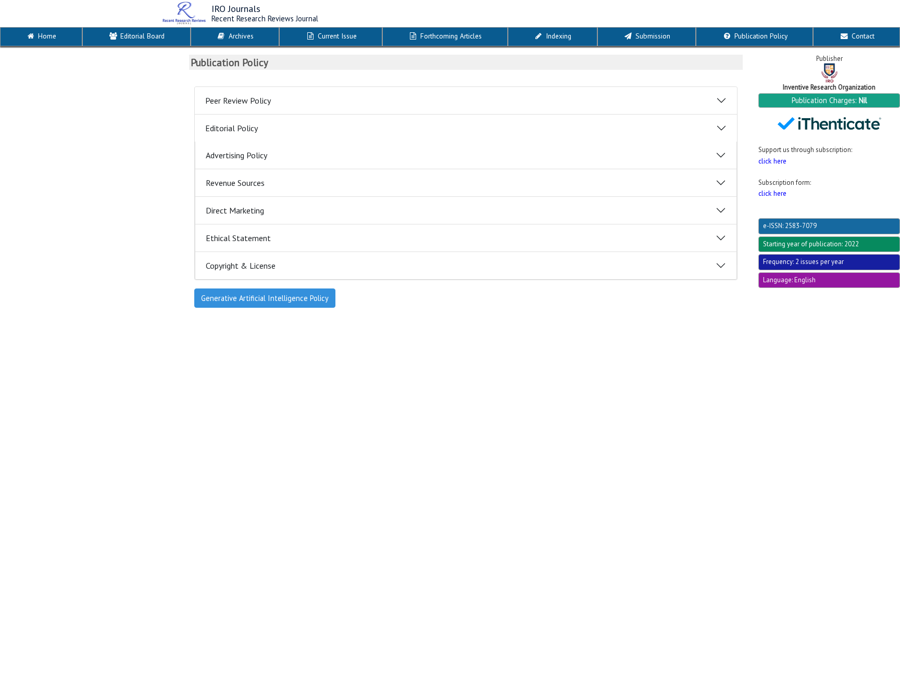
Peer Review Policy (238, 100)
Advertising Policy (236, 155)
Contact (861, 36)
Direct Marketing (235, 210)
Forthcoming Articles (450, 36)
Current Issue (336, 36)
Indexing (557, 36)
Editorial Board (141, 36)
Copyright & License (241, 265)
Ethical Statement (238, 238)
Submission (651, 36)
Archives (240, 36)
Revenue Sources (235, 183)
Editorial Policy (231, 128)
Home (46, 36)
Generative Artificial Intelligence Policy (265, 298)
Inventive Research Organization (829, 87)
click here (772, 161)
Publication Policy (760, 36)
